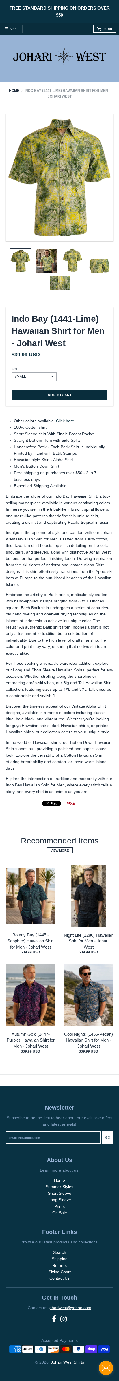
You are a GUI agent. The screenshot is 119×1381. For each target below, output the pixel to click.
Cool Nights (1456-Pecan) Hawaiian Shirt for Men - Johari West (88, 1040)
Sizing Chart (60, 1271)
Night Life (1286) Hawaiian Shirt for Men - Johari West (88, 941)
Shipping (60, 1258)
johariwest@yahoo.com (70, 1307)
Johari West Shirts (67, 1362)
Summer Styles (59, 1186)
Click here (65, 421)
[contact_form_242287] (106, 1368)
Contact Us (59, 1278)
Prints (59, 1206)
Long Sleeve (59, 1199)
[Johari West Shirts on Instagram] (63, 1319)
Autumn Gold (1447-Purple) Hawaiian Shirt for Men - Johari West (31, 1040)
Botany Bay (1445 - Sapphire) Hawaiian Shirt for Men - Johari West (30, 940)
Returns (59, 1265)
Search (59, 1252)
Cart (107, 29)
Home (14, 91)
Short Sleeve (59, 1193)
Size (15, 369)
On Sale (59, 1212)
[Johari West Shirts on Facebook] (54, 1319)
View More (60, 850)
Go (107, 1137)
